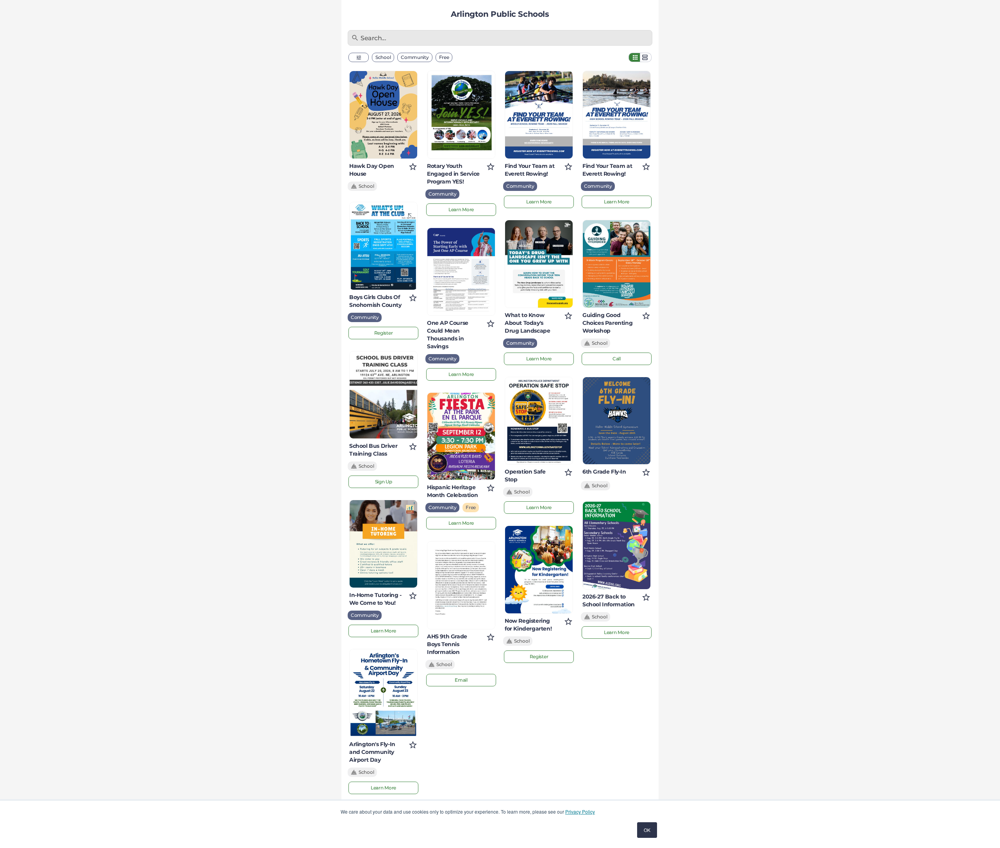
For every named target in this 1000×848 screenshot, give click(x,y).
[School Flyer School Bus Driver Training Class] (383, 395)
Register (383, 333)
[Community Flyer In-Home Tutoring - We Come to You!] (383, 544)
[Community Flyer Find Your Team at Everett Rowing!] (539, 115)
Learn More (383, 631)
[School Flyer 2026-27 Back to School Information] (616, 545)
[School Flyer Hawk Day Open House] (383, 115)
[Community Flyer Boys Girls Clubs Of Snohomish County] (383, 246)
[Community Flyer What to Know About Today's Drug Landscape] (539, 264)
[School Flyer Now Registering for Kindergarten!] (539, 570)
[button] (358, 57)
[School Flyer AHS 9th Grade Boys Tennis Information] (461, 585)
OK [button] (647, 830)
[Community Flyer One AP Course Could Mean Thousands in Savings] (461, 272)
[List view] (646, 57)
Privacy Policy (580, 811)
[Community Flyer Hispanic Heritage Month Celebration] (461, 436)
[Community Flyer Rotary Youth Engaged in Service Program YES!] (461, 115)
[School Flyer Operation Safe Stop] (539, 421)
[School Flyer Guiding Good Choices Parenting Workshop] (616, 264)
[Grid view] (634, 57)
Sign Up (383, 482)
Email (461, 680)
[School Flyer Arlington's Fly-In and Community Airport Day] (383, 693)
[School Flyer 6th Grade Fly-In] (616, 421)
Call (616, 359)
